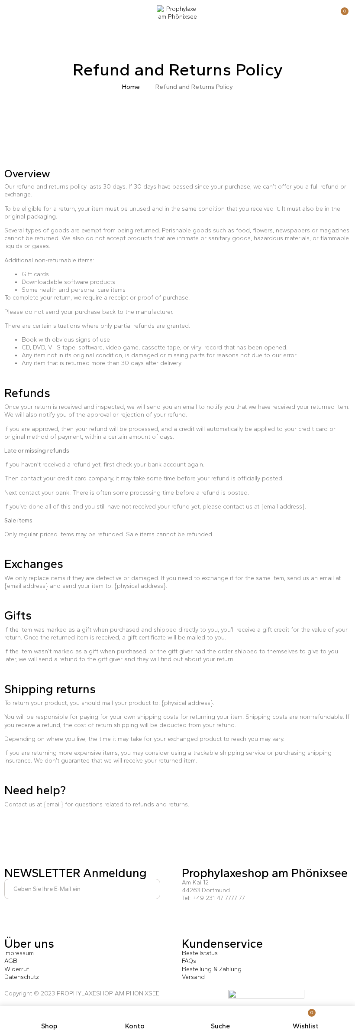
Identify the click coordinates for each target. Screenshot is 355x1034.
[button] (340, 15)
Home (131, 87)
